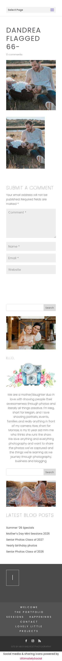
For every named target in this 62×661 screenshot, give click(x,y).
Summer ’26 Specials (20, 528)
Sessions (15, 617)
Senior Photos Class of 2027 (25, 539)
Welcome (29, 607)
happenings (40, 617)
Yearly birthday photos (21, 545)
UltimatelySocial (31, 658)
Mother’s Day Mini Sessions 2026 (28, 533)
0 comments (14, 54)
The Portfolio (29, 612)
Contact (29, 621)
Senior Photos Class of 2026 (25, 551)
